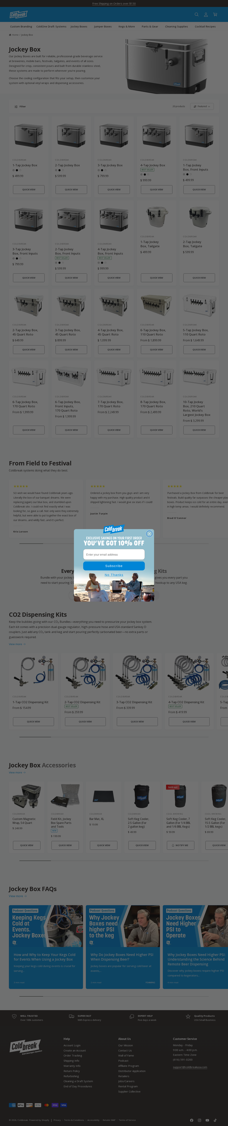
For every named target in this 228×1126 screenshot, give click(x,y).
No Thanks (114, 575)
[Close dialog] (149, 534)
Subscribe (114, 566)
